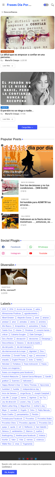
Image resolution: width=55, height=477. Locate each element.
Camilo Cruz (7, 330)
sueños (39, 431)
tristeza (42, 435)
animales (23, 322)
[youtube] (27, 458)
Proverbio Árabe (45, 418)
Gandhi (48, 376)
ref (20, 427)
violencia (40, 440)
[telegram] (35, 458)
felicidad (5, 364)
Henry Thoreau (30, 385)
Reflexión (29, 427)
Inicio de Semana (9, 393)
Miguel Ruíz (25, 406)
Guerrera (15, 381)
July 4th (5, 397)
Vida (21, 440)
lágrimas (32, 397)
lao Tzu (43, 397)
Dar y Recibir (7, 339)
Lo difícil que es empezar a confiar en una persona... (23, 56)
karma (23, 397)
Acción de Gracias (24, 309)
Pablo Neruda (44, 410)
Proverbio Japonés (27, 423)
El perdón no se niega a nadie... (17, 110)
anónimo (42, 322)
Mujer (4, 410)
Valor (13, 440)
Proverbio (30, 418)
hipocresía (44, 385)
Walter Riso (7, 444)
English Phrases (18, 360)
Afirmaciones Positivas (11, 313)
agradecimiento (30, 313)
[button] (46, 5)
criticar (5, 334)
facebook (15, 247)
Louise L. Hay (25, 402)
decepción (21, 339)
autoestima (33, 326)
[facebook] (19, 458)
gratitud (5, 381)
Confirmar (6, 467)
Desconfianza (8, 343)
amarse (46, 318)
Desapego (46, 339)
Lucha (36, 402)
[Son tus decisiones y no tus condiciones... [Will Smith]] (10, 187)
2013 (4, 309)
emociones (40, 355)
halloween (27, 381)
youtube (43, 253)
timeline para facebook (26, 435)
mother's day (39, 406)
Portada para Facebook (12, 418)
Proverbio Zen (45, 423)
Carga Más (26, 127)
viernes (29, 440)
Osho (32, 410)
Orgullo (23, 410)
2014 (11, 309)
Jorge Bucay (25, 393)
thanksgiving (7, 435)
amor (14, 322)
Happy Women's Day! (11, 385)
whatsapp (43, 247)
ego (31, 355)
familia (39, 360)
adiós (38, 309)
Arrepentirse (20, 326)
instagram (15, 253)
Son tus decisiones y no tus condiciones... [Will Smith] (34, 186)
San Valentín (41, 427)
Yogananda (27, 444)
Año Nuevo (7, 326)
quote (12, 427)
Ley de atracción (9, 402)
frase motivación (31, 364)
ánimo (32, 322)
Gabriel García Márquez (32, 376)
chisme (18, 330)
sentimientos (17, 431)
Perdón (35, 414)
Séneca (5, 431)
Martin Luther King (9, 406)
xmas (17, 444)
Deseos (20, 343)
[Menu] (3, 4)
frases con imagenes (11, 368)
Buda (43, 326)
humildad (6, 389)
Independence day (31, 389)
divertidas (6, 355)
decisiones (33, 339)
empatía (5, 360)
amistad (5, 322)
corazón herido (43, 330)
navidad (13, 410)
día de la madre (33, 343)
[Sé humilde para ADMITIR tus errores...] (10, 204)
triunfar (5, 440)
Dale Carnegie (36, 334)
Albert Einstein (8, 318)
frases (44, 364)
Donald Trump (20, 355)
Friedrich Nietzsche (10, 376)
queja (4, 427)
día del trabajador (24, 347)
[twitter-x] (23, 458)
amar (37, 318)
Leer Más (6, 66)
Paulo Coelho (7, 414)
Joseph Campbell (41, 393)
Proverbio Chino (9, 423)
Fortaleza (17, 364)
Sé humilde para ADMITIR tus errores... (35, 203)
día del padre (7, 347)
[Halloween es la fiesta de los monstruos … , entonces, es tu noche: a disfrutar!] (10, 221)
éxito (31, 360)
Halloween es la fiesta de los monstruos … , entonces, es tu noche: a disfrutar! (36, 220)
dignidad (33, 351)
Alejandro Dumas (24, 318)
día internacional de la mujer (14, 351)
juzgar (14, 397)
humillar (16, 389)
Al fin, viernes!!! (8, 290)
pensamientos (23, 414)
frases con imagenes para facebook (17, 372)
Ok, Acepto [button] (9, 472)
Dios (42, 351)
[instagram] (31, 458)
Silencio (29, 431)
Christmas (29, 330)
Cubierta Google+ (18, 334)
